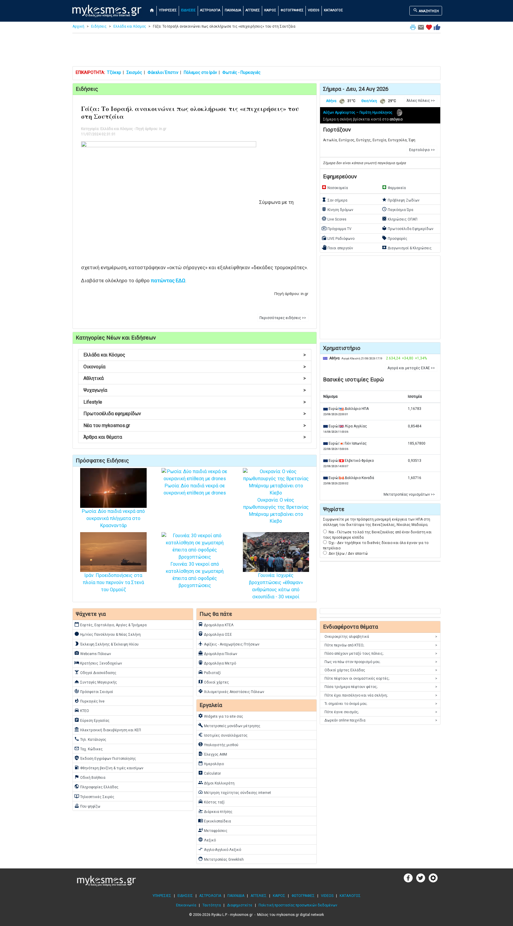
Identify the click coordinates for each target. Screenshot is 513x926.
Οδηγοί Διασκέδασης (95, 672)
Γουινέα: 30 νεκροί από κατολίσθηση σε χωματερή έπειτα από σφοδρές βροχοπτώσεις (195, 574)
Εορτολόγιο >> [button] (422, 150)
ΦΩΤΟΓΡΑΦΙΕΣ (292, 10)
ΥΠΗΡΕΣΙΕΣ (168, 10)
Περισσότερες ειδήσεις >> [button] (282, 318)
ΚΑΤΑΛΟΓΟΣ (333, 10)
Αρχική (78, 26)
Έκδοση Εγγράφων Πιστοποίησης (105, 758)
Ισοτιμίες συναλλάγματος (223, 735)
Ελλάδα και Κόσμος (129, 26)
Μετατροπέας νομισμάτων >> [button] (409, 494)
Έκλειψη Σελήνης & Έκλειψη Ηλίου (106, 643)
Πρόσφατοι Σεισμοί (93, 691)
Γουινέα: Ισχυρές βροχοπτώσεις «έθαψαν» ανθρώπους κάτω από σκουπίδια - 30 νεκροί (276, 586)
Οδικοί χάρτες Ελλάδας (380, 670)
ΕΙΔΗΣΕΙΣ (188, 10)
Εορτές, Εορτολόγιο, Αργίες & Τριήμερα (110, 624)
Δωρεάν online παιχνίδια (380, 720)
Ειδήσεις (99, 26)
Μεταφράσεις (212, 830)
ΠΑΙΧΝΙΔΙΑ (233, 10)
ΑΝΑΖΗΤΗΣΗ (426, 10)
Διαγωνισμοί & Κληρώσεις (407, 247)
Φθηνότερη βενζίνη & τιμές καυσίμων (108, 767)
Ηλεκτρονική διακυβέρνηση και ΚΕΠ (107, 729)
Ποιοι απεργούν (337, 247)
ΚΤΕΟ (81, 710)
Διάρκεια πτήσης (215, 811)
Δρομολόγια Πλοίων (217, 653)
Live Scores (334, 218)
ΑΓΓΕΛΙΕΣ (253, 10)
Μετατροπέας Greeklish (221, 859)
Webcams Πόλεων (92, 653)
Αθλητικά (194, 378)
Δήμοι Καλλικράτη (216, 782)
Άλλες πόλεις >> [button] (420, 101)
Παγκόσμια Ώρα (397, 209)
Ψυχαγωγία (194, 390)
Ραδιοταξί (209, 672)
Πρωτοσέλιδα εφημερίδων (194, 413)
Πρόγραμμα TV (337, 228)
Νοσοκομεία (335, 187)
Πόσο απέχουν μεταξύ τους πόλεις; (380, 653)
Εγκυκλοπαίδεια (214, 820)
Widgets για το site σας (220, 716)
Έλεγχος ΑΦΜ (212, 754)
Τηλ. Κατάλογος (90, 739)
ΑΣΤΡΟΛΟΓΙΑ (210, 10)
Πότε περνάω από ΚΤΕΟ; (380, 645)
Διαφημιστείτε (239, 905)
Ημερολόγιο (211, 763)
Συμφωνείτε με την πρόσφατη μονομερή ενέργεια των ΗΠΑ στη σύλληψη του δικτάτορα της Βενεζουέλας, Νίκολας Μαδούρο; (376, 522)
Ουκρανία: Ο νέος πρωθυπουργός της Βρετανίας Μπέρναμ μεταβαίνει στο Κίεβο (276, 510)
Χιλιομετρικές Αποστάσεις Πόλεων (231, 691)
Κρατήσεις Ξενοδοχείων (98, 662)
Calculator (209, 773)
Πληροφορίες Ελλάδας (96, 786)
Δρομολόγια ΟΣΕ (215, 634)
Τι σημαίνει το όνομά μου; (380, 704)
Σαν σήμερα (334, 199)
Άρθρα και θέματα (194, 437)
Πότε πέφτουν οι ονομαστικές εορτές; (380, 678)
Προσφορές (394, 238)
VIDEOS (313, 10)
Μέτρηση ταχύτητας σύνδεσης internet (234, 792)
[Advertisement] (256, 51)
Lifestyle (194, 402)
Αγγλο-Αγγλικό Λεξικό (219, 849)
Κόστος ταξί (211, 801)
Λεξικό (207, 839)
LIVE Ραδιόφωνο (338, 238)
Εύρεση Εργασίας (92, 720)
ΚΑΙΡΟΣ (270, 10)
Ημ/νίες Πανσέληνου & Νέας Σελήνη (107, 634)
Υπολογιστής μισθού (218, 744)
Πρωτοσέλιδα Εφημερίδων (407, 228)
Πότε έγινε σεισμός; (380, 712)
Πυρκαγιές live (89, 700)
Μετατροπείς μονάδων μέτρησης (229, 725)
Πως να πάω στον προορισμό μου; (380, 662)
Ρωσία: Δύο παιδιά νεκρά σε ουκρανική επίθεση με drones (195, 489)
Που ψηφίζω (87, 805)
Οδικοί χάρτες (213, 681)
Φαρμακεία (394, 187)
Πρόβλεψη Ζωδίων (400, 199)
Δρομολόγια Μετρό (217, 662)
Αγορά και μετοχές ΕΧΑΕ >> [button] (411, 368)
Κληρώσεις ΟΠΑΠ (399, 218)
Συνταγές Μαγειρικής (95, 681)
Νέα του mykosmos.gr (194, 425)
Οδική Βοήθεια (89, 777)
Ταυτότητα (211, 905)
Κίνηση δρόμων (337, 209)
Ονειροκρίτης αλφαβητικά (380, 637)
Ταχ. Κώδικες (88, 748)
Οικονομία (194, 367)
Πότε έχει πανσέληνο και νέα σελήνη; (380, 695)
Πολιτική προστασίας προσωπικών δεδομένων (298, 905)
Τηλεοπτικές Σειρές (94, 796)
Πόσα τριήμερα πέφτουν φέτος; (380, 687)
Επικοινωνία (186, 905)
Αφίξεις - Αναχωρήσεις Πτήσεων (228, 643)
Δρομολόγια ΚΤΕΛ (216, 624)
